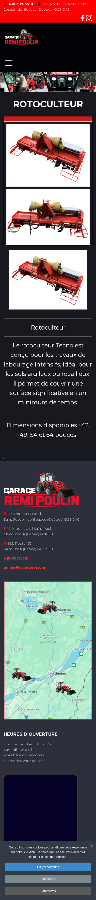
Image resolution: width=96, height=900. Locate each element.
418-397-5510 (16, 558)
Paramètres (48, 891)
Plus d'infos (48, 879)
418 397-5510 (21, 4)
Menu (9, 63)
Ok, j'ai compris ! (48, 867)
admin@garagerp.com (24, 567)
